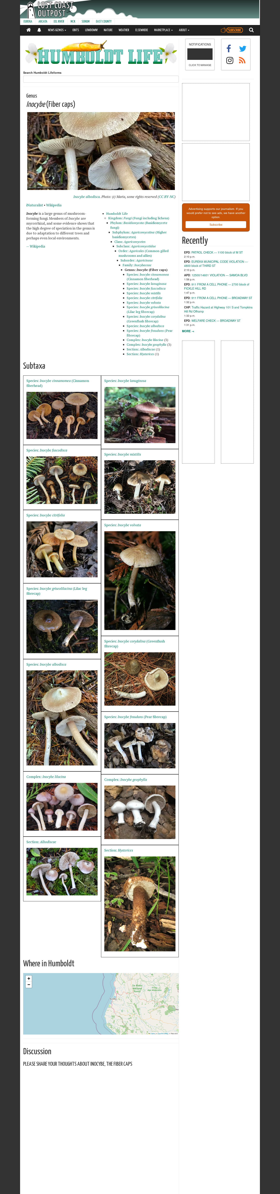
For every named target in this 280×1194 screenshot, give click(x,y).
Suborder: (137, 260)
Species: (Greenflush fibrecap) (146, 318)
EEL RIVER (59, 21)
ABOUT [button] (183, 30)
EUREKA (28, 21)
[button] (29, 979)
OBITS (75, 30)
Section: (141, 349)
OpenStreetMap (163, 1033)
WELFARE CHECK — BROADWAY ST (216, 320)
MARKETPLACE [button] (162, 30)
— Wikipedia (35, 246)
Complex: (145, 340)
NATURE (108, 30)
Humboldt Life (117, 213)
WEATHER (124, 30)
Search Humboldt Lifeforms (42, 73)
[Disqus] (101, 1121)
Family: (137, 265)
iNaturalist (34, 205)
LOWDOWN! (91, 30)
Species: (146, 283)
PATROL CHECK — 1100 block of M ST (217, 252)
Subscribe (215, 224)
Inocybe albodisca (86, 196)
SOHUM (86, 21)
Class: (130, 241)
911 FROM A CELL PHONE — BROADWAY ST (221, 298)
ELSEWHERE (141, 30)
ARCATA (43, 21)
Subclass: (136, 246)
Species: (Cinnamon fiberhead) (148, 276)
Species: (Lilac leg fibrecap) (148, 309)
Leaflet (152, 1033)
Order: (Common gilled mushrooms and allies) (143, 253)
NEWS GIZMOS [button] (56, 30)
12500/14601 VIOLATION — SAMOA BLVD (220, 275)
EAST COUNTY (104, 21)
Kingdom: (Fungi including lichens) (138, 218)
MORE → (188, 331)
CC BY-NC (166, 196)
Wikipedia (53, 205)
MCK (73, 21)
